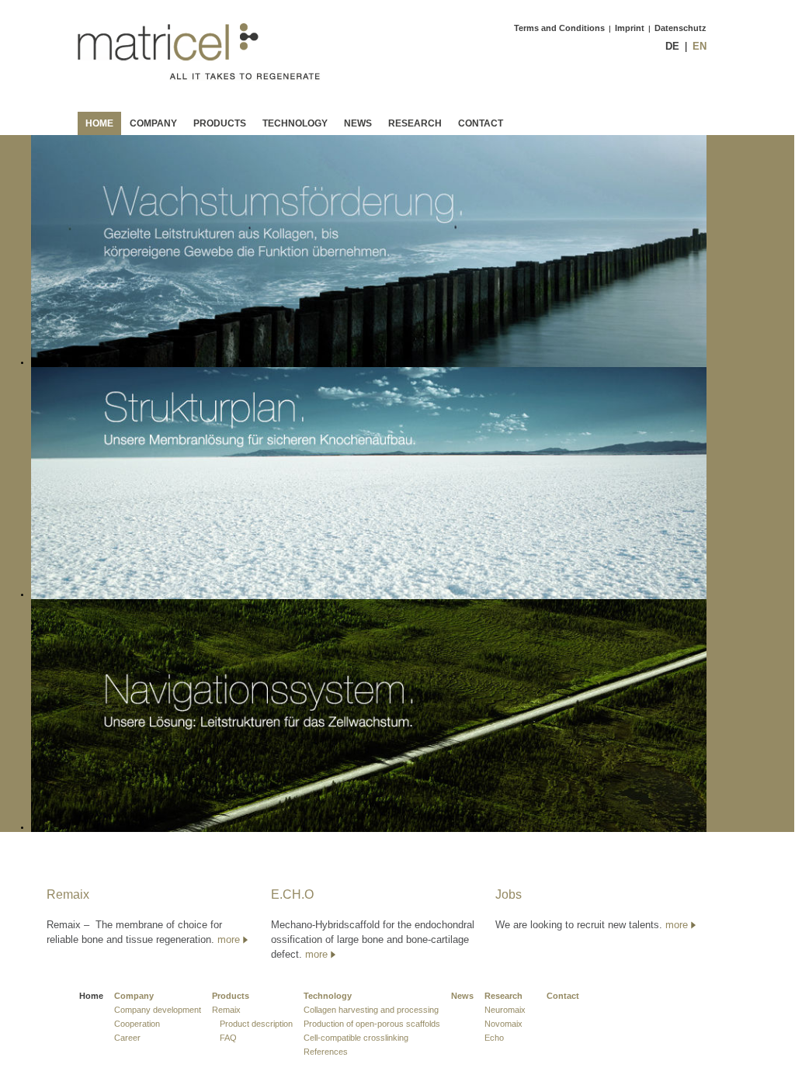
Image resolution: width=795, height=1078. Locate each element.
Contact (480, 123)
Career (127, 1037)
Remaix (226, 1009)
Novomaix (503, 1023)
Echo (494, 1037)
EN (699, 46)
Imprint (629, 28)
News (358, 123)
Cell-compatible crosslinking (356, 1037)
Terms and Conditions (559, 28)
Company (153, 123)
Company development (157, 1009)
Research (415, 123)
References (326, 1051)
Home (99, 123)
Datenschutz (680, 28)
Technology (295, 123)
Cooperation (137, 1023)
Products (219, 123)
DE (672, 46)
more (228, 939)
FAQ (228, 1037)
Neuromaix (505, 1009)
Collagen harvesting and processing (371, 1009)
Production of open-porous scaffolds (372, 1023)
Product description (256, 1023)
